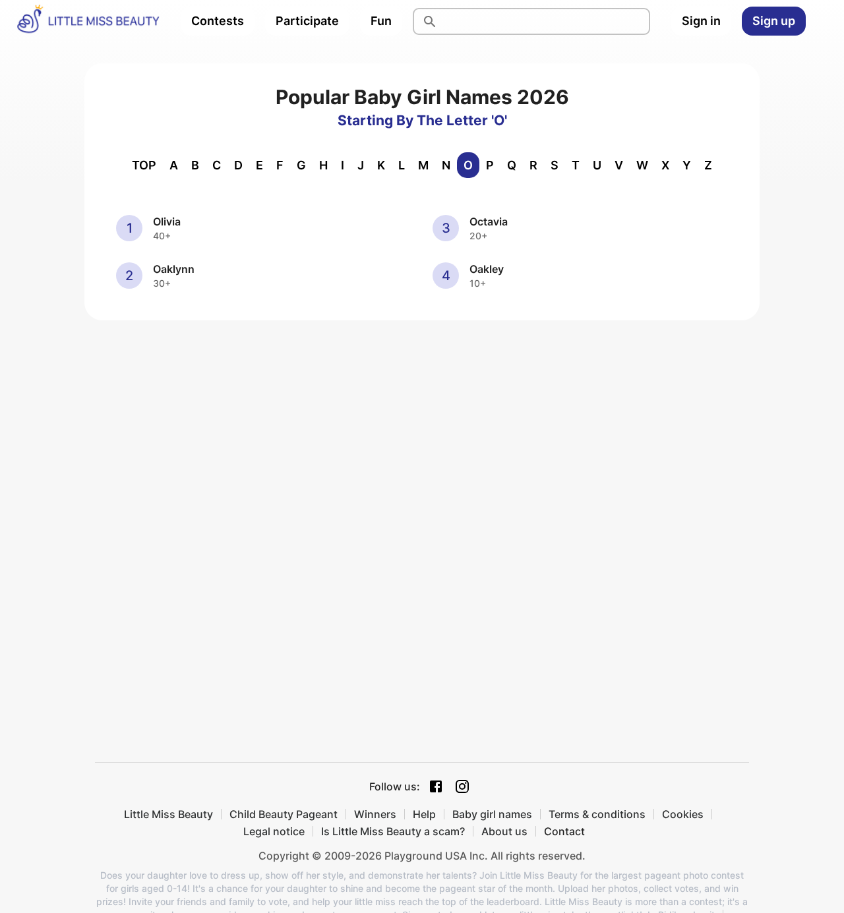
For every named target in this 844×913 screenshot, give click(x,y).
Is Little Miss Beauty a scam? (393, 831)
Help (424, 814)
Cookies (683, 814)
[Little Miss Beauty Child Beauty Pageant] (88, 21)
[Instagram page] (462, 786)
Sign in (701, 21)
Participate (307, 21)
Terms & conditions (597, 814)
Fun (381, 21)
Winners (375, 814)
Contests (217, 21)
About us (504, 831)
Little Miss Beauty (168, 814)
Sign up (773, 21)
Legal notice (274, 831)
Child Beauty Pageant (283, 814)
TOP (144, 165)
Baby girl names (492, 814)
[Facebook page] (436, 786)
